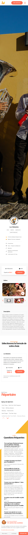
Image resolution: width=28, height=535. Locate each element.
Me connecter (17, 2)
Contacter (19, 272)
